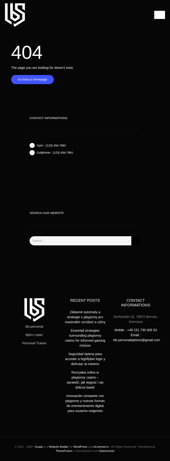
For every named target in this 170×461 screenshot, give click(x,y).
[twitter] (36, 166)
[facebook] (31, 166)
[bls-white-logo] (15, 5)
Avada (39, 446)
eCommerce (101, 446)
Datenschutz (107, 451)
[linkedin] (45, 355)
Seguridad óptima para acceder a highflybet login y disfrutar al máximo (85, 359)
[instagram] (41, 166)
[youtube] (40, 355)
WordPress (80, 446)
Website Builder (58, 446)
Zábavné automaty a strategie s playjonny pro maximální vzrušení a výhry (85, 317)
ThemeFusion (64, 451)
